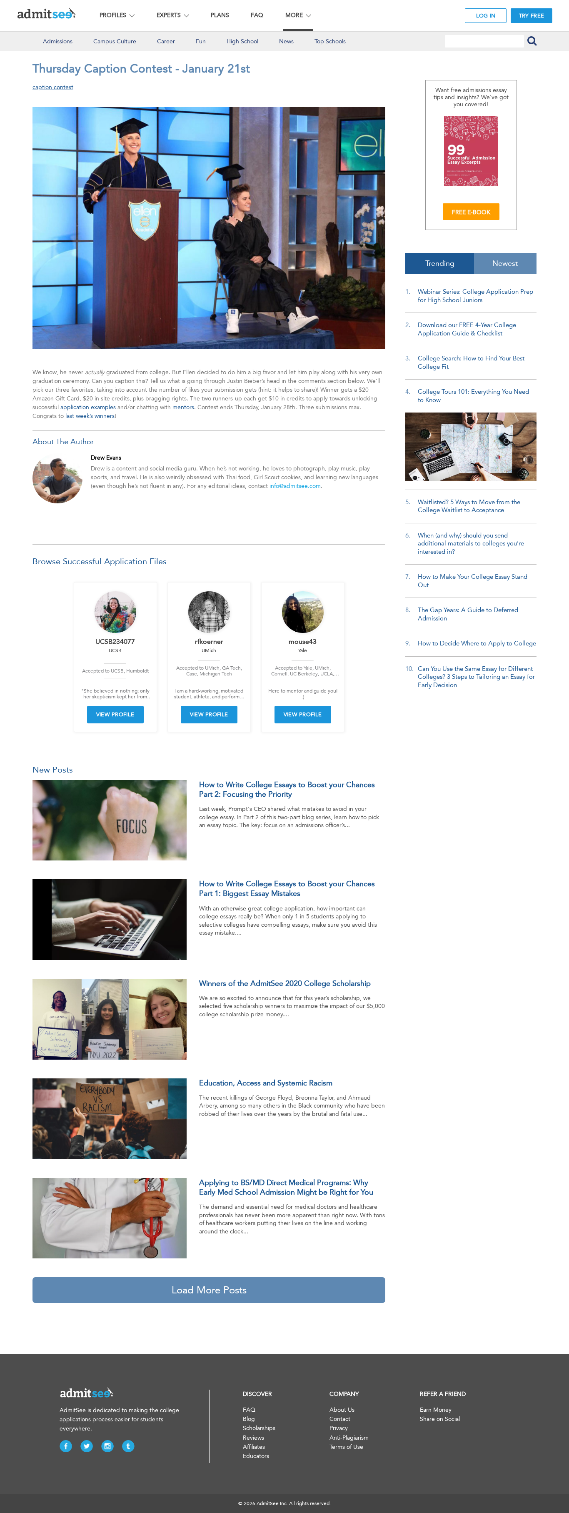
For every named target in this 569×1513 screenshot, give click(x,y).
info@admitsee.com (295, 486)
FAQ (257, 15)
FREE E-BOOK (471, 212)
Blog (249, 1419)
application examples (88, 407)
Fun (201, 41)
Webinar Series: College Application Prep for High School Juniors (475, 296)
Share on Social (440, 1419)
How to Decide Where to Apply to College (477, 643)
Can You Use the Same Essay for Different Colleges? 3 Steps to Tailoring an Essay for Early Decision (476, 677)
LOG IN (486, 16)
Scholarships (259, 1428)
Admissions (57, 41)
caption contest (52, 87)
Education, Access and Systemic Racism (265, 1083)
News (286, 41)
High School (242, 41)
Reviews (253, 1437)
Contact (339, 1419)
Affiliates (254, 1446)
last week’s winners (90, 416)
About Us (341, 1409)
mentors (183, 407)
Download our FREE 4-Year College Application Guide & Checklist (467, 329)
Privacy (338, 1428)
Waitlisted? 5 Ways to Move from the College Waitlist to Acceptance (469, 506)
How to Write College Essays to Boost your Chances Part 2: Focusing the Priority (287, 789)
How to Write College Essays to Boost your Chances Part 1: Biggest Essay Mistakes (287, 888)
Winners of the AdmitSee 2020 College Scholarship (285, 983)
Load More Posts (209, 1290)
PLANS (220, 15)
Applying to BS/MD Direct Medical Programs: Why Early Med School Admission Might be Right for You (286, 1187)
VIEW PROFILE (115, 714)
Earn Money (436, 1409)
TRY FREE (531, 16)
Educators (256, 1456)
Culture (114, 41)
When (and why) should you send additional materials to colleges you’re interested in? (471, 543)
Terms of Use (346, 1446)
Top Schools (330, 41)
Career (166, 41)
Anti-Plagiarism (349, 1437)
